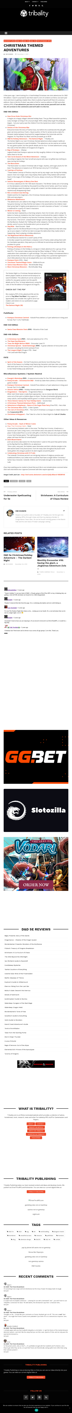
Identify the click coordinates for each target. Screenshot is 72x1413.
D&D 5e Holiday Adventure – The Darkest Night (25, 139)
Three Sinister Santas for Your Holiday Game (24, 401)
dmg (14, 1239)
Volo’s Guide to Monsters (13, 1020)
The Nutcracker (13, 163)
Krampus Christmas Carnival (18, 318)
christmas (14, 481)
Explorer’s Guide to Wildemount (16, 982)
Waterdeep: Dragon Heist (13, 1007)
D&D (20, 1231)
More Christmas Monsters (17, 267)
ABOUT (30, 1124)
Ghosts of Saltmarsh (12, 995)
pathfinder (50, 1235)
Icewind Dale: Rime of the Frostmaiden (19, 974)
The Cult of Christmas (15, 410)
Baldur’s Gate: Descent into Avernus (17, 990)
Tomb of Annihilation (12, 1028)
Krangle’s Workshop (14, 378)
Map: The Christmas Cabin (16, 426)
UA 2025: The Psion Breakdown (14, 1287)
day (19, 247)
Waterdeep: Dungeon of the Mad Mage (18, 1003)
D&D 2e (19, 41)
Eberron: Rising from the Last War (17, 986)
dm (35, 1231)
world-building (44, 1231)
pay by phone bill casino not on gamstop (36, 1248)
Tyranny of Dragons (12, 1054)
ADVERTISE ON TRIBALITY (36, 1134)
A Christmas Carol (14, 339)
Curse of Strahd (10, 1041)
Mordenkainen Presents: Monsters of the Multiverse (23, 944)
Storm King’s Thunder (13, 1037)
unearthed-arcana (25, 1235)
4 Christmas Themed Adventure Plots (21, 403)
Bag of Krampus (13, 150)
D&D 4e (26, 41)
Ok (36, 1410)
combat (57, 1239)
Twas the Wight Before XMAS (18, 343)
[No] (70, 1408)
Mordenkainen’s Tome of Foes (15, 1011)
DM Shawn (9, 54)
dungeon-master (59, 1231)
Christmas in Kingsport (16, 414)
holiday (22, 481)
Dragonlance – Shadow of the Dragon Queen (21, 940)
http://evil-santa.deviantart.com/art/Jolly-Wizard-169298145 (43, 475)
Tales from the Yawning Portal (15, 1033)
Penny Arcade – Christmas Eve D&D (20, 381)
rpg (28, 1231)
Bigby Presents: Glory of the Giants (17, 936)
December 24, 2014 (21, 564)
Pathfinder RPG (44, 41)
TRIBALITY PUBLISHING (36, 1192)
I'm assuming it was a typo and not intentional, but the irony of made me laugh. (33, 1289)
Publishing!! (36, 1138)
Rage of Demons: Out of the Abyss (17, 1045)
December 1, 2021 (23, 54)
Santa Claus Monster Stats (17, 329)
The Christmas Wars (15, 408)
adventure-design (25, 1239)
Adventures (9, 41)
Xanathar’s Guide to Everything (16, 1016)
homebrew (12, 1235)
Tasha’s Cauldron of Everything (16, 969)
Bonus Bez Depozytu (36, 1252)
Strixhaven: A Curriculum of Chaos (17, 952)
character (39, 1235)
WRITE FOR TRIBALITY (36, 1131)
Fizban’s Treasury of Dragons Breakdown (19, 948)
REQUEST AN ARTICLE (36, 1127)
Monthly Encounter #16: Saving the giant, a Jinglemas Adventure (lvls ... (51, 564)
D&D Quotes (36, 1266)
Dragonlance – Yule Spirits (17, 392)
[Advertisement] (38, 23)
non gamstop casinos (36, 1261)
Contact (34, 1)
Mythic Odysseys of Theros (14, 978)
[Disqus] (36, 610)
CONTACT (40, 1124)
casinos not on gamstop (36, 1210)
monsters (61, 1235)
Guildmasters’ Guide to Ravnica (16, 999)
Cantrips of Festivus (14, 170)
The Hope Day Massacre (16, 341)
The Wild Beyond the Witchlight (16, 957)
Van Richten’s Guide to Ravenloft (16, 961)
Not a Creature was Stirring (17, 193)
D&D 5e (33, 41)
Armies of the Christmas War (18, 127)
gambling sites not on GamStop (36, 1205)
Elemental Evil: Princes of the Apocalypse (19, 1049)
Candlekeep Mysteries (12, 965)
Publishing (44, 1)
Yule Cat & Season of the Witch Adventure (23, 157)
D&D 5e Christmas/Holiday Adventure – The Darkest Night (18, 558)
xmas (28, 481)
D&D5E (38, 1239)
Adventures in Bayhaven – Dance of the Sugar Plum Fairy (28, 405)
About (27, 1)
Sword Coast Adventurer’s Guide (16, 1024)
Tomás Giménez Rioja (46, 572)
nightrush (36, 1214)
